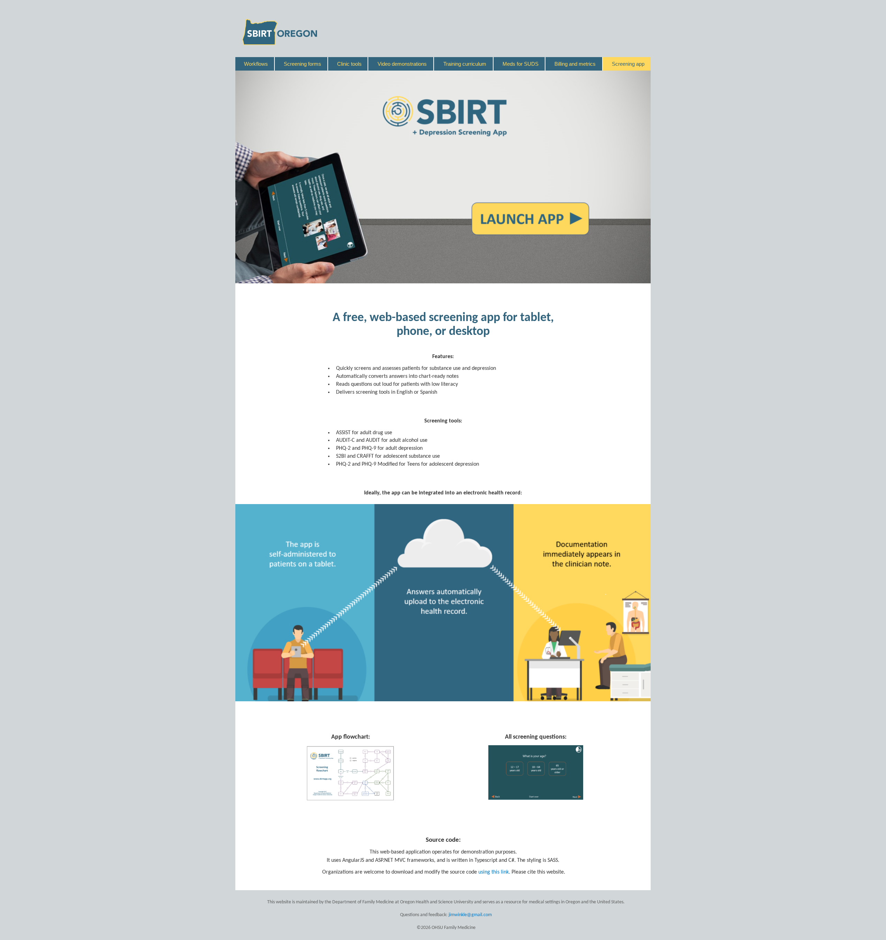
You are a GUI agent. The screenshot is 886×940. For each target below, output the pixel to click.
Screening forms (302, 64)
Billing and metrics (575, 64)
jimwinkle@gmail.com (470, 915)
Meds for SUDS (521, 64)
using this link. (495, 872)
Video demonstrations (402, 64)
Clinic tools (349, 64)
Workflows (256, 64)
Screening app (628, 64)
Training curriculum (464, 64)
